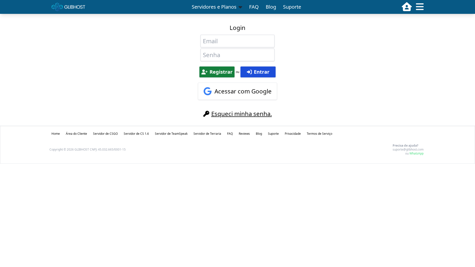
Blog (271, 6)
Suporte (292, 6)
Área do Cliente (76, 134)
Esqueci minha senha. (241, 114)
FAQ (254, 6)
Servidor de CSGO (105, 134)
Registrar (221, 71)
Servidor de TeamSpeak (171, 134)
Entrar (261, 71)
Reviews (244, 134)
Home (55, 134)
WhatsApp (416, 153)
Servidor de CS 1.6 (136, 134)
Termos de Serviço (319, 134)
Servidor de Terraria (207, 134)
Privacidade (293, 134)
